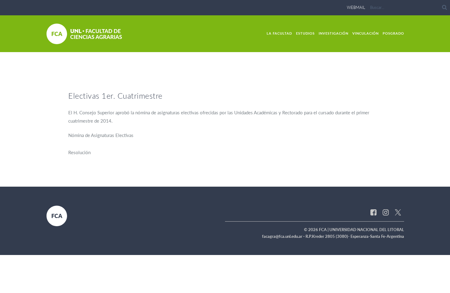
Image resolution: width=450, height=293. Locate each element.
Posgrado (393, 33)
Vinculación (365, 33)
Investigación (333, 33)
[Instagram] (386, 211)
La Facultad (279, 33)
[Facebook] (373, 211)
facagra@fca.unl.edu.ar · (284, 236)
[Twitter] (398, 211)
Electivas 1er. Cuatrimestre (115, 95)
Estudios (305, 33)
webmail (356, 7)
